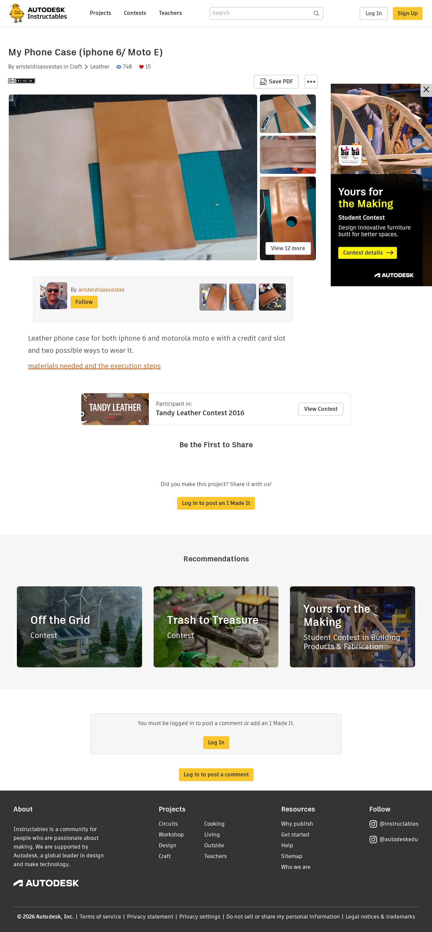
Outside (214, 845)
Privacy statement (150, 917)
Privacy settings (200, 917)
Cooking (214, 824)
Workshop (171, 834)
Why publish (297, 824)
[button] (311, 81)
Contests (135, 13)
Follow (84, 302)
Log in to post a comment (216, 774)
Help (287, 845)
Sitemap (291, 856)
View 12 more (288, 248)
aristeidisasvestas (39, 66)
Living (212, 834)
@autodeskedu (398, 839)
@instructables (398, 824)
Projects (100, 13)
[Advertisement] (381, 185)
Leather (99, 66)
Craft (76, 66)
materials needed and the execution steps (94, 366)
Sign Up (408, 13)
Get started (295, 834)
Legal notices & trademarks (380, 917)
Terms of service (100, 917)
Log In (374, 13)
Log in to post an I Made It (216, 503)
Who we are (295, 867)
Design (168, 845)
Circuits (168, 824)
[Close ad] (426, 90)
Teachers (170, 13)
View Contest (321, 409)
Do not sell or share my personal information (283, 917)
